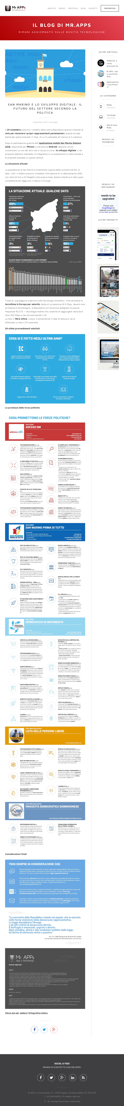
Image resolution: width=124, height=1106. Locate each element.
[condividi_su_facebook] (34, 1029)
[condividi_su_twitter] (44, 1029)
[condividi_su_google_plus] (53, 1029)
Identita (52, 8)
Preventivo (110, 8)
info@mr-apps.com (72, 1096)
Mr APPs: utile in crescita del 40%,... (112, 74)
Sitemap (54, 1101)
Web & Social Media (112, 126)
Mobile (109, 105)
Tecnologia (53, 122)
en (49, 1101)
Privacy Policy (63, 1101)
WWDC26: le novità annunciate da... (113, 63)
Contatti (93, 8)
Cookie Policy (75, 1101)
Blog (83, 8)
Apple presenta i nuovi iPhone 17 (113, 84)
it (45, 1101)
